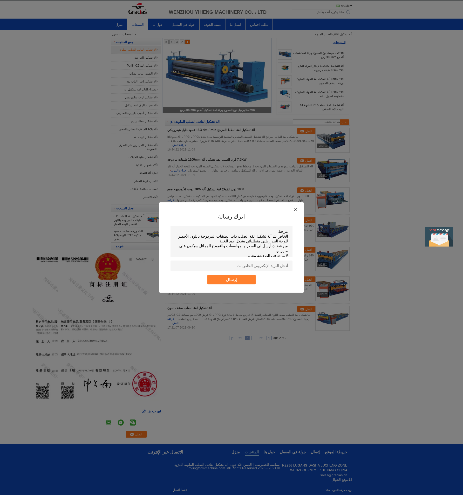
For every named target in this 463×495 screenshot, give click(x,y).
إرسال (231, 279)
